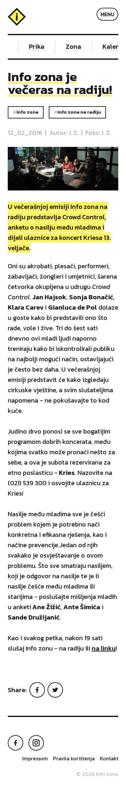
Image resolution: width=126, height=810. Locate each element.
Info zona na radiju (79, 112)
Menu (107, 14)
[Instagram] (36, 743)
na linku (104, 648)
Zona (71, 46)
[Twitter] (55, 690)
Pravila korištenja (74, 758)
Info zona (27, 112)
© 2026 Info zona (97, 774)
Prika (35, 46)
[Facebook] (37, 690)
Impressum (35, 758)
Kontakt (109, 758)
